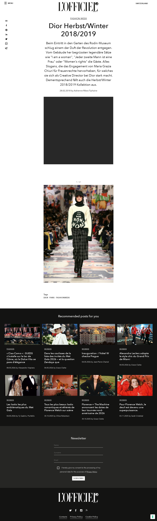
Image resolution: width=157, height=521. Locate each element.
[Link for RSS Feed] (86, 510)
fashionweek (63, 298)
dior (46, 298)
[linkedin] (6, 35)
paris (52, 298)
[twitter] (6, 39)
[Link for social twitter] (70, 511)
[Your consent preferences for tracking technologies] (152, 516)
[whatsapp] (6, 44)
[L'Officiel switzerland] (78, 7)
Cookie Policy (91, 517)
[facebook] (6, 25)
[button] (110, 234)
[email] (6, 21)
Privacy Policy (92, 472)
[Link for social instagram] (81, 511)
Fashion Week (78, 18)
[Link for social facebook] (76, 511)
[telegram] (6, 48)
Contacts (63, 517)
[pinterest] (6, 30)
